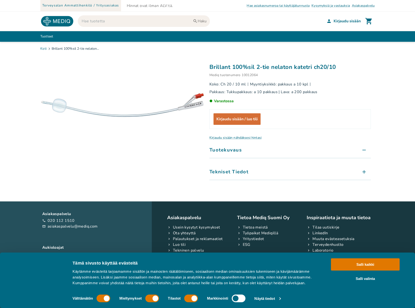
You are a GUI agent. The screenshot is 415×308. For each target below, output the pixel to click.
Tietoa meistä (255, 227)
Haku (202, 21)
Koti (43, 48)
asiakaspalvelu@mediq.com (70, 226)
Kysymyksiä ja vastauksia (330, 5)
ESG (246, 244)
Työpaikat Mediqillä (260, 233)
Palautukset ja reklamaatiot (198, 239)
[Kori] (369, 21)
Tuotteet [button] (46, 36)
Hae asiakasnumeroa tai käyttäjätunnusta (278, 5)
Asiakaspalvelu (363, 5)
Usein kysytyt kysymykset (196, 227)
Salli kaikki (365, 264)
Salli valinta (365, 278)
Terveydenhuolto (327, 244)
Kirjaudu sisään (347, 21)
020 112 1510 (58, 220)
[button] (290, 150)
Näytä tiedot (264, 298)
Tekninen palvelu (188, 250)
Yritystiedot (253, 239)
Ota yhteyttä (184, 233)
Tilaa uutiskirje (325, 227)
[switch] (152, 298)
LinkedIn (320, 233)
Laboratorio (322, 250)
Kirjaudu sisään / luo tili (237, 119)
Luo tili (179, 244)
